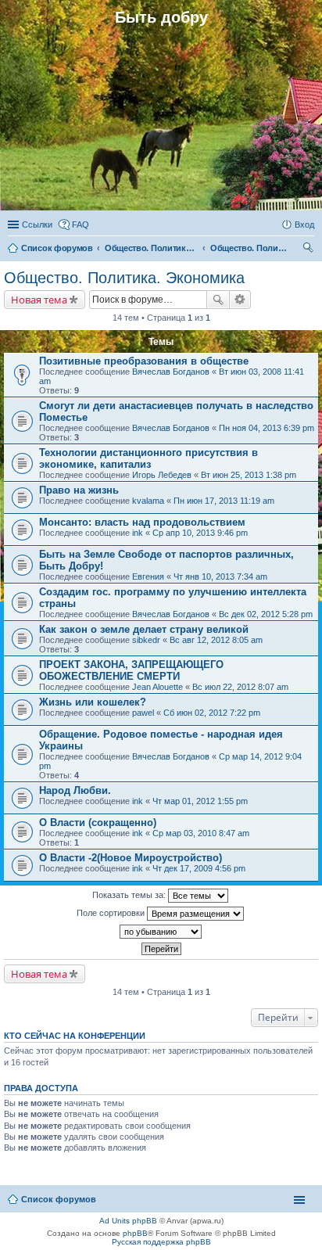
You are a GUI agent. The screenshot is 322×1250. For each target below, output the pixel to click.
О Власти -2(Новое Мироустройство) (130, 858)
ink (137, 532)
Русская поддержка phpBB (161, 1241)
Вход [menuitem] (304, 224)
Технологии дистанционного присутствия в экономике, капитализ (148, 458)
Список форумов (58, 1199)
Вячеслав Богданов (170, 371)
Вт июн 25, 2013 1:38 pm (248, 475)
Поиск (218, 299)
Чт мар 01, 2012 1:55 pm (200, 801)
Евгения (148, 576)
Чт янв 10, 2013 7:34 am (220, 576)
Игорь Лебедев (161, 475)
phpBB (135, 1233)
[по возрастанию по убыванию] (161, 932)
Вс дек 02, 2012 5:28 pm (266, 614)
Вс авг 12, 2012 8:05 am (216, 640)
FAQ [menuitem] (80, 224)
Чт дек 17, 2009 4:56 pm (198, 868)
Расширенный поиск (240, 299)
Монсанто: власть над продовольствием (142, 522)
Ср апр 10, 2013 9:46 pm (200, 532)
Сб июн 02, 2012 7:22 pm (211, 712)
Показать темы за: (130, 895)
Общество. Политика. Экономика (124, 277)
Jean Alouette (157, 686)
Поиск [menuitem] (309, 249)
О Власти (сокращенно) (97, 822)
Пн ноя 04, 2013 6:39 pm (266, 428)
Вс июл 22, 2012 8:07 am (240, 686)
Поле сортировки (112, 913)
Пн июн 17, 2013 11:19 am (224, 500)
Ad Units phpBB (128, 1220)
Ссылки (37, 224)
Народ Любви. (75, 790)
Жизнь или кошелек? (92, 702)
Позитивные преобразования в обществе (144, 361)
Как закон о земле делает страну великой (144, 629)
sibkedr (146, 640)
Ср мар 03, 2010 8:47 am (200, 833)
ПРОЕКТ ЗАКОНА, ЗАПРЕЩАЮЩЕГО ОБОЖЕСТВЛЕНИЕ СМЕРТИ (131, 670)
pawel (143, 712)
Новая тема (39, 300)
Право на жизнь (79, 490)
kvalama (148, 500)
